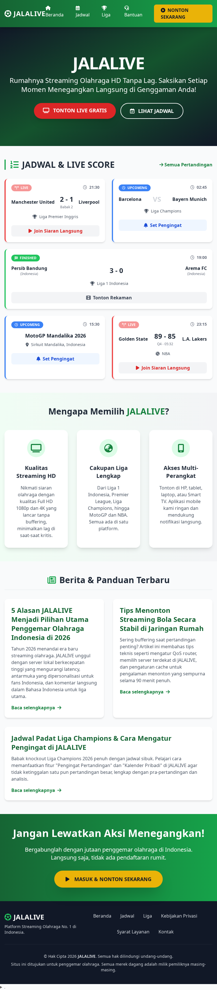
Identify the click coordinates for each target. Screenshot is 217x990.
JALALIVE (29, 13)
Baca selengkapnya (33, 708)
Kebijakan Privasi (179, 916)
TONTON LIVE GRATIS (79, 110)
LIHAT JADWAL (155, 111)
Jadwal (83, 15)
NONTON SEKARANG (174, 13)
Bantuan (133, 15)
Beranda (54, 15)
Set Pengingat (166, 225)
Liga (106, 15)
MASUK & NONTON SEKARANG (112, 879)
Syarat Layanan (133, 932)
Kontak (166, 932)
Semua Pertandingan (187, 165)
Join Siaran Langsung (58, 231)
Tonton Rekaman (112, 298)
